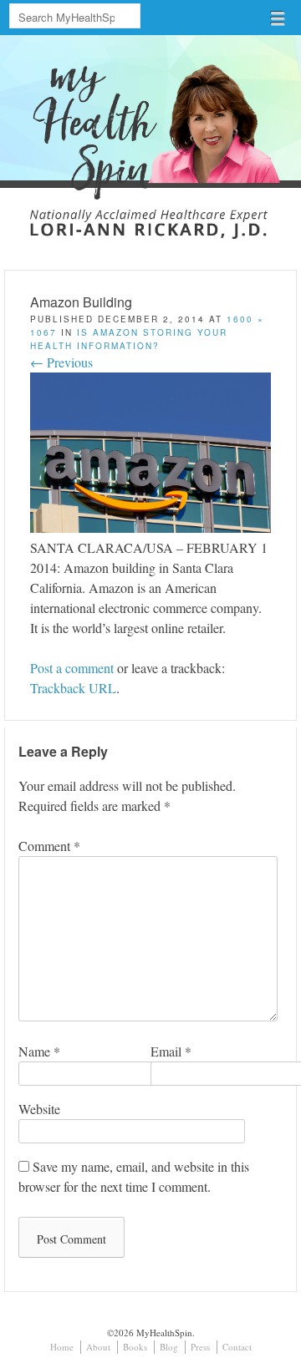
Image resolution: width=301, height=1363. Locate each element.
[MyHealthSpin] (150, 127)
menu (277, 18)
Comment (49, 845)
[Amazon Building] (150, 527)
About (98, 1346)
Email (170, 1051)
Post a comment (72, 667)
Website (39, 1108)
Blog (169, 1346)
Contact (237, 1346)
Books (135, 1346)
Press (200, 1346)
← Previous (61, 362)
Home (62, 1346)
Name (39, 1051)
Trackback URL (73, 688)
